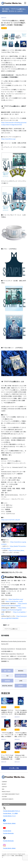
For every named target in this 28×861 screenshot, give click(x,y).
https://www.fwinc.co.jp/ (8, 139)
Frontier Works (7, 831)
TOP (3, 9)
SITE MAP (4, 796)
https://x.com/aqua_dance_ (17, 550)
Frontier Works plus (8, 833)
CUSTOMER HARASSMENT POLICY (10, 794)
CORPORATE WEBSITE (7, 799)
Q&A (3, 789)
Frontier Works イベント (9, 816)
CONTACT (4, 786)
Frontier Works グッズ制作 (10, 813)
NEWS (7, 9)
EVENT (20, 686)
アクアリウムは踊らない (11, 629)
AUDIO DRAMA (21, 676)
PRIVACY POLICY (6, 791)
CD (7, 676)
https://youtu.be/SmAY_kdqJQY (10, 520)
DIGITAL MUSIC (7, 686)
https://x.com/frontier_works (14, 601)
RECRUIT (4, 784)
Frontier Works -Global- (9, 823)
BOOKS (20, 671)
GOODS (7, 681)
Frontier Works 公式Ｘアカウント (11, 811)
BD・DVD (7, 671)
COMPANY (4, 781)
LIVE (20, 681)
